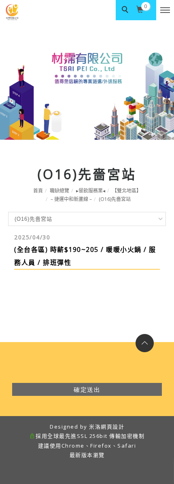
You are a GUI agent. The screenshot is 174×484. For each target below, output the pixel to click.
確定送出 (87, 389)
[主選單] (165, 10)
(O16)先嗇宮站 (115, 199)
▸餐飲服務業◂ (90, 190)
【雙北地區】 (126, 190)
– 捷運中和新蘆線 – (71, 199)
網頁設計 (112, 426)
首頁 (38, 190)
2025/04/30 (32, 237)
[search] (126, 10)
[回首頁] (34, 12)
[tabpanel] (87, 80)
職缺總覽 (59, 190)
